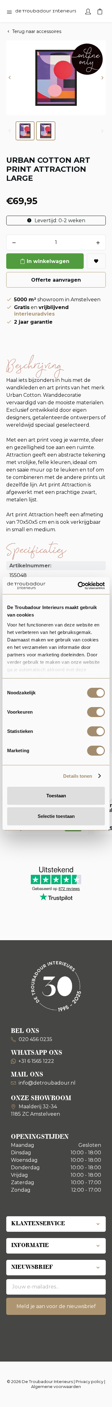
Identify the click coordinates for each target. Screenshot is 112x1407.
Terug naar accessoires (36, 31)
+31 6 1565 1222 (36, 1061)
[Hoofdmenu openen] (9, 12)
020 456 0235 (34, 1039)
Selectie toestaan (56, 816)
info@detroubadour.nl (47, 1083)
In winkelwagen (48, 261)
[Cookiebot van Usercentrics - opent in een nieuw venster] (79, 586)
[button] (9, 78)
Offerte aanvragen (56, 280)
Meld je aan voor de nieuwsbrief (56, 1306)
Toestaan (56, 795)
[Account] (88, 11)
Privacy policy (89, 1381)
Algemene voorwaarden (56, 1386)
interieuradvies (34, 314)
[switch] (96, 712)
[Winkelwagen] (100, 11)
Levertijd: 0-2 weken (59, 220)
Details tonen (77, 776)
